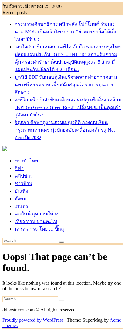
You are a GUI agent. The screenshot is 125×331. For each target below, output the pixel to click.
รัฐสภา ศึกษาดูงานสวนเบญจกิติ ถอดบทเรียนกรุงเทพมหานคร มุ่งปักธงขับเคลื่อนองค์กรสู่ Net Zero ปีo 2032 (65, 130)
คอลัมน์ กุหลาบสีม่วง (37, 213)
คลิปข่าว (24, 176)
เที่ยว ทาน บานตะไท (36, 221)
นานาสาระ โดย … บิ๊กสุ (39, 228)
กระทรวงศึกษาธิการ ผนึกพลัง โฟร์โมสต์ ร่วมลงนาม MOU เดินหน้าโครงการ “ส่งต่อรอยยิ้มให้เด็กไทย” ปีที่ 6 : (66, 31)
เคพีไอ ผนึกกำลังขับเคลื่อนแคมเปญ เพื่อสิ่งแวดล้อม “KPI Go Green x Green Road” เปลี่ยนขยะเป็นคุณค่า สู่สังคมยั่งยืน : (68, 107)
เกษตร (21, 206)
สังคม (21, 198)
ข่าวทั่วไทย (26, 160)
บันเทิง (21, 191)
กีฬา (19, 168)
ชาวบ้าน (23, 183)
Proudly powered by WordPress (32, 320)
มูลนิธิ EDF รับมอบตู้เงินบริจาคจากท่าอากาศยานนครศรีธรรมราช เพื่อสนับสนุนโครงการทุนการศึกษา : (66, 84)
